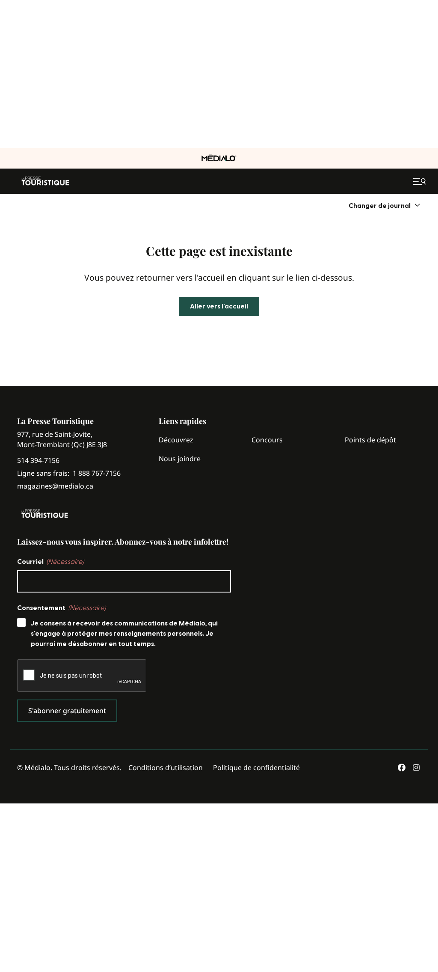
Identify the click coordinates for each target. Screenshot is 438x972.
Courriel (50, 561)
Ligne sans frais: (69, 473)
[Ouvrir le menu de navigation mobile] (420, 181)
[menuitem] (385, 206)
